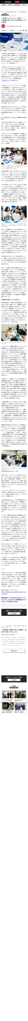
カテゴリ (24, 5)
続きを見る (14, 651)
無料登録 (14, 613)
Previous (1, 702)
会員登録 (17, 1)
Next (27, 702)
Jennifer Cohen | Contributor (8, 634)
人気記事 (10, 5)
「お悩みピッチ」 (6, 80)
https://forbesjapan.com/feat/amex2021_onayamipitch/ (13, 593)
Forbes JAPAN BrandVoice (11, 11)
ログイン (23, 1)
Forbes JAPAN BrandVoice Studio (14, 26)
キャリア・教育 (8, 625)
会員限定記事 (17, 5)
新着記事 (3, 5)
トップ (2, 11)
